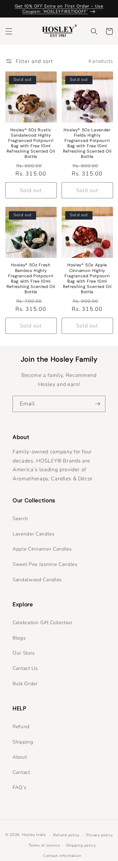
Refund (21, 726)
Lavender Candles (33, 533)
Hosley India (34, 835)
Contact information (62, 855)
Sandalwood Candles (37, 579)
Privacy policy (99, 835)
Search (20, 518)
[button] (8, 31)
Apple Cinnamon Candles (42, 548)
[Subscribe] (97, 404)
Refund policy (66, 835)
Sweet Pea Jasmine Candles (45, 564)
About (20, 757)
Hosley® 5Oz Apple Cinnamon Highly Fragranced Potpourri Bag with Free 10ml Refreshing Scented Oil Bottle (87, 278)
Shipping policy (81, 845)
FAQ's (19, 787)
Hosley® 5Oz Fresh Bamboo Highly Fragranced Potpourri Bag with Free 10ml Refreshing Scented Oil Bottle (31, 278)
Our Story (24, 653)
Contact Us (25, 668)
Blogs (19, 637)
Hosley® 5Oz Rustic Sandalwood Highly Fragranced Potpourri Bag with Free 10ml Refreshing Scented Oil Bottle (31, 143)
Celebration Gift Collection (43, 622)
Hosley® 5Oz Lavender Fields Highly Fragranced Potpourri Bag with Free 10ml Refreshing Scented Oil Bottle (87, 143)
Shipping (23, 741)
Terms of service (44, 845)
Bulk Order (25, 683)
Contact (21, 772)
